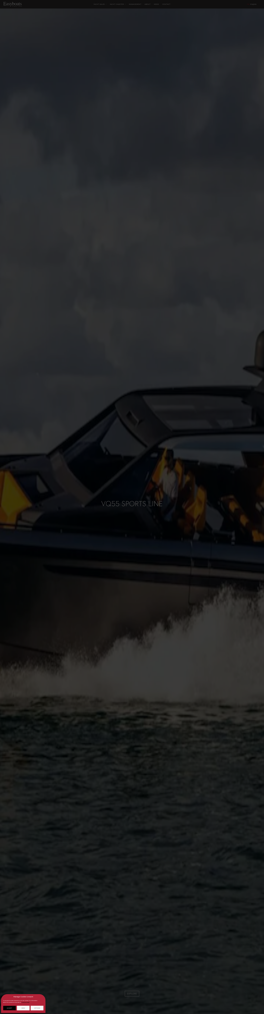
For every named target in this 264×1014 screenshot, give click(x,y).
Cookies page (25, 1002)
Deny (23, 1008)
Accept (9, 1008)
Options (37, 1008)
